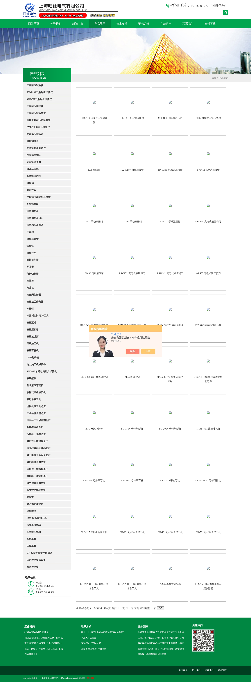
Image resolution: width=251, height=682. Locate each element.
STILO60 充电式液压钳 (170, 118)
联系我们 (187, 23)
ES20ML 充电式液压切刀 (170, 273)
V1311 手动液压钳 (132, 221)
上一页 (121, 608)
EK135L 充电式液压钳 (132, 118)
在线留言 (165, 23)
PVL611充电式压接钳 (208, 169)
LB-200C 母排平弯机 (132, 480)
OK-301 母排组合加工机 (132, 532)
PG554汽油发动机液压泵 (208, 325)
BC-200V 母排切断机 (170, 428)
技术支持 (121, 23)
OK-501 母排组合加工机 (208, 532)
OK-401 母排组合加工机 (170, 532)
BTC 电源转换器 (94, 428)
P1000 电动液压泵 (94, 273)
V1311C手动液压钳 (170, 221)
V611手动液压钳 (94, 221)
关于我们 (55, 23)
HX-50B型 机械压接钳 (132, 169)
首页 (214, 78)
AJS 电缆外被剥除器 (170, 584)
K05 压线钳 (94, 169)
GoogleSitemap (69, 678)
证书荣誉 (143, 23)
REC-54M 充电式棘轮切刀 (94, 325)
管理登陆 (222, 670)
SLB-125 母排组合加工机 (94, 532)
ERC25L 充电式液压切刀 (132, 273)
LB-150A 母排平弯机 (94, 480)
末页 (136, 608)
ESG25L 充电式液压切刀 (208, 221)
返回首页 (183, 670)
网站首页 (33, 23)
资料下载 (210, 23)
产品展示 (99, 23)
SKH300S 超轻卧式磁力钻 (94, 377)
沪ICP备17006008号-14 (51, 678)
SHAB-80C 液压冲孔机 (208, 428)
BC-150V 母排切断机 (132, 428)
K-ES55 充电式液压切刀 (208, 273)
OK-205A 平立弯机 (170, 480)
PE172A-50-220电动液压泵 (132, 325)
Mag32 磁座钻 (132, 377)
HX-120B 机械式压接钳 (170, 169)
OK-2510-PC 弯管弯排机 (208, 480)
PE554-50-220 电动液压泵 (170, 325)
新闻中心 (77, 23)
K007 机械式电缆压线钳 (208, 118)
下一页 (129, 608)
